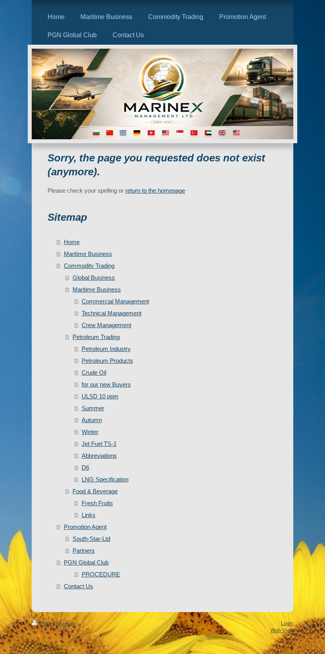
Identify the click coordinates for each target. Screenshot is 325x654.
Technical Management (111, 313)
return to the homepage (155, 190)
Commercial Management (115, 301)
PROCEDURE (101, 574)
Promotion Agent (85, 526)
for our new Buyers (106, 384)
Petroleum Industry (106, 348)
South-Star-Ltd (91, 538)
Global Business (94, 277)
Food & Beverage (95, 491)
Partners (84, 550)
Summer (93, 408)
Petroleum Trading (96, 337)
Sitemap (65, 624)
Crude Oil (94, 372)
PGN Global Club (86, 562)
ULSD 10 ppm (100, 396)
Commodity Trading (89, 265)
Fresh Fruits (97, 503)
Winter (90, 431)
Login (287, 623)
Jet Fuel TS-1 (99, 443)
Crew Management (106, 325)
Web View (281, 630)
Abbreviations (99, 455)
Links (89, 515)
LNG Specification (105, 479)
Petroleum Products (107, 360)
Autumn (92, 420)
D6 (85, 467)
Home (72, 242)
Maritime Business (88, 253)
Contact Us (78, 586)
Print (46, 624)
